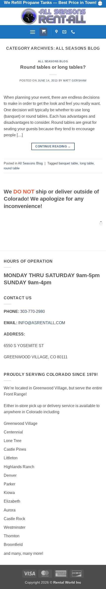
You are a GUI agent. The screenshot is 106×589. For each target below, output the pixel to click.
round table (11, 168)
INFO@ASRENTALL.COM (41, 323)
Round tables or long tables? (53, 67)
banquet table (68, 163)
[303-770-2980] (73, 32)
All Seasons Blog (53, 61)
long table (87, 163)
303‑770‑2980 (32, 311)
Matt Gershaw (75, 80)
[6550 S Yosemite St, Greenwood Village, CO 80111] (57, 32)
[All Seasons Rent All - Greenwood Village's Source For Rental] (53, 16)
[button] (32, 32)
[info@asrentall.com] (65, 32)
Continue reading (53, 146)
